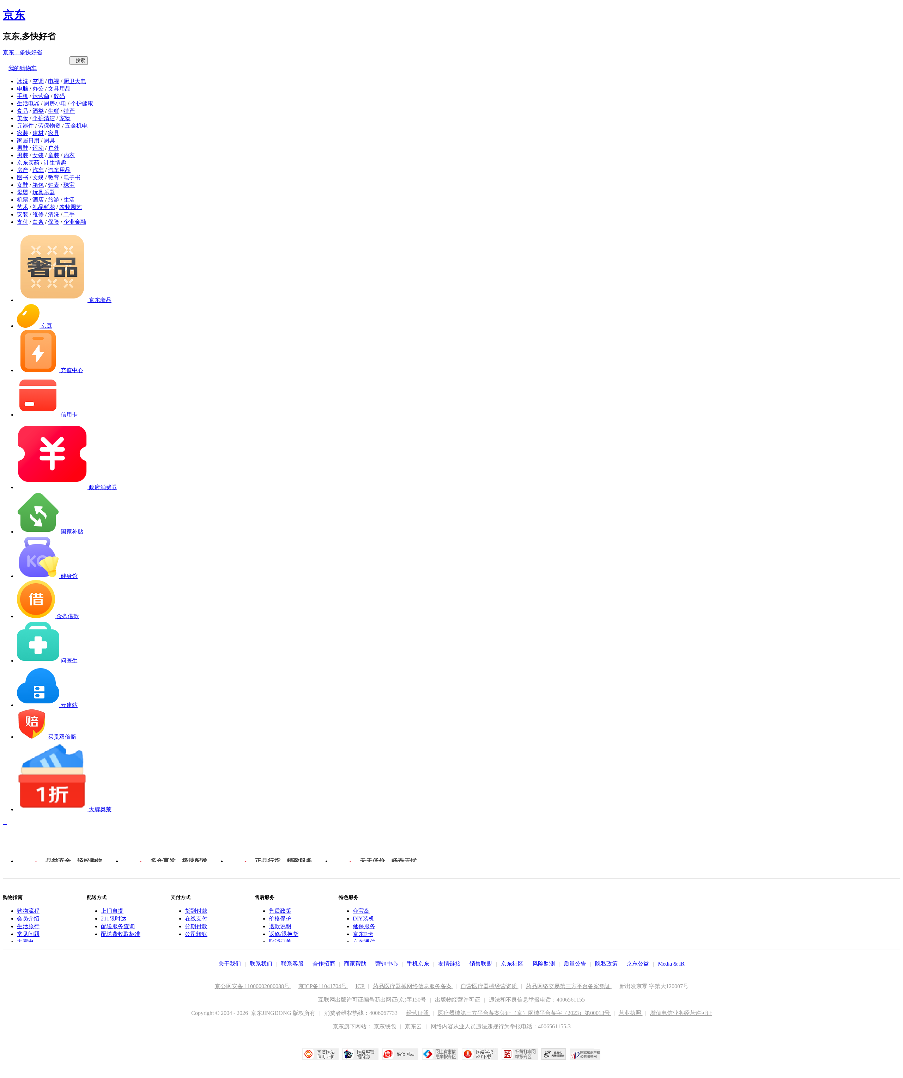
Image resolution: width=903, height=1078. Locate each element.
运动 (38, 148)
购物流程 (28, 911)
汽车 (38, 170)
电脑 (22, 89)
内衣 (69, 155)
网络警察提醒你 (360, 1054)
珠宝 (69, 185)
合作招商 (324, 964)
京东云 (414, 1026)
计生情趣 (55, 163)
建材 (38, 133)
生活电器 (28, 103)
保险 (53, 222)
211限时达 (113, 919)
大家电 (25, 942)
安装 (22, 214)
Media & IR (671, 964)
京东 (14, 14)
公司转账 (196, 934)
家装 (22, 133)
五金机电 (76, 126)
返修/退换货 (283, 934)
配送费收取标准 (120, 934)
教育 (53, 177)
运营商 (40, 96)
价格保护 (280, 919)
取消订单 (280, 942)
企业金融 (74, 222)
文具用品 (59, 89)
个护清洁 (43, 118)
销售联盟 (480, 964)
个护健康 (82, 103)
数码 (59, 96)
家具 (53, 133)
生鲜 (53, 111)
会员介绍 (28, 919)
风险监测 (543, 964)
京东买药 (28, 163)
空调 (38, 81)
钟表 (53, 185)
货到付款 (196, 911)
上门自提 (112, 911)
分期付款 (196, 926)
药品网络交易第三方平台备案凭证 (569, 986)
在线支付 (196, 919)
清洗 (53, 214)
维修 (38, 214)
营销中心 (386, 964)
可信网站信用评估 (320, 1054)
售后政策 (280, 911)
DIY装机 (363, 919)
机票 (22, 200)
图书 (22, 177)
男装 (22, 155)
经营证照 (418, 1013)
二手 (69, 214)
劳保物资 (49, 126)
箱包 (38, 185)
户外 (53, 148)
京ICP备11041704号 (323, 986)
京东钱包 (386, 1026)
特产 (69, 111)
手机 (22, 96)
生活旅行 (28, 926)
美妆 (22, 118)
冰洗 (22, 81)
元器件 (25, 126)
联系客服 (292, 964)
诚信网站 (400, 1054)
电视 (53, 81)
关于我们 (229, 964)
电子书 (71, 177)
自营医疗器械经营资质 (490, 986)
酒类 (38, 111)
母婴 (22, 192)
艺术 (22, 207)
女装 (38, 155)
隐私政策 (606, 964)
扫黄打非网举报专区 (520, 1054)
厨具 (49, 140)
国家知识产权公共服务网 (585, 1054)
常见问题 (28, 934)
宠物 (65, 118)
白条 (38, 222)
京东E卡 (363, 934)
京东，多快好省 (22, 52)
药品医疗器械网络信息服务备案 (413, 986)
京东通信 (364, 942)
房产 (22, 170)
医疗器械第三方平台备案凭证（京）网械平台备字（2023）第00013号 (524, 1013)
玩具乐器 (43, 192)
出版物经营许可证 (458, 1000)
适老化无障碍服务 (553, 1054)
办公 (38, 89)
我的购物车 (22, 68)
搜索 (78, 60)
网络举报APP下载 (480, 1054)
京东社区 (512, 964)
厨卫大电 (74, 81)
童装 (53, 155)
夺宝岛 (361, 911)
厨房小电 (55, 103)
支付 (22, 222)
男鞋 (22, 148)
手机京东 (418, 964)
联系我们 (261, 964)
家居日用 (28, 140)
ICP (360, 986)
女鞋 (22, 185)
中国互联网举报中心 (440, 1054)
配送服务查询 (118, 926)
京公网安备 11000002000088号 (253, 986)
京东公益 (637, 964)
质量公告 (575, 964)
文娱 (38, 177)
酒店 (38, 200)
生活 (69, 200)
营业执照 (631, 1013)
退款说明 (280, 926)
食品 (22, 111)
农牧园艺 (70, 207)
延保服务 (364, 926)
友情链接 (449, 964)
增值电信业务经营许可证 (681, 1013)
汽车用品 (59, 170)
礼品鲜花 (43, 207)
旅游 (53, 200)
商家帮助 (355, 964)
